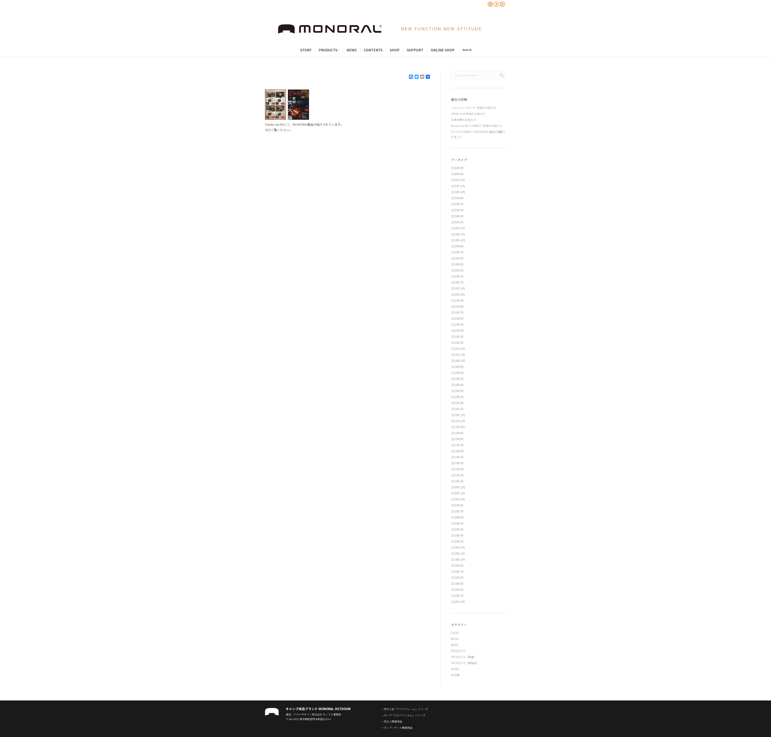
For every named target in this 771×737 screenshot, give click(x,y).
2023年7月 (457, 312)
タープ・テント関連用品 (398, 728)
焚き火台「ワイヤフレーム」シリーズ (406, 709)
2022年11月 (458, 355)
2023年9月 (457, 300)
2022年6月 (457, 385)
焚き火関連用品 (393, 721)
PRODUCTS (458, 651)
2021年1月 (457, 481)
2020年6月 (457, 517)
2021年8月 (457, 439)
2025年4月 (457, 216)
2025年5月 (457, 210)
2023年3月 (457, 337)
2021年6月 (457, 451)
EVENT (455, 633)
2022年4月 (457, 391)
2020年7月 (457, 511)
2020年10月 (458, 499)
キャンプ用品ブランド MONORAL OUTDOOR (318, 708)
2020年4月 (457, 529)
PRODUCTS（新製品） (465, 663)
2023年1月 (457, 343)
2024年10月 (458, 240)
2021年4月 (457, 463)
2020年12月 (458, 487)
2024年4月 (457, 264)
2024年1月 (457, 282)
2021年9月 (457, 433)
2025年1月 (457, 222)
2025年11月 (458, 186)
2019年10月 (458, 559)
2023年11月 (458, 288)
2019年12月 (458, 547)
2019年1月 (457, 596)
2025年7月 (457, 204)
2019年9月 (457, 565)
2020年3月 (457, 535)
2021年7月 (457, 445)
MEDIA (455, 639)
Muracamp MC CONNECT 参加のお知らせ (477, 126)
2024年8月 (457, 246)
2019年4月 (457, 584)
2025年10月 (458, 192)
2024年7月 (457, 252)
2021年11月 (458, 421)
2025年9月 (457, 198)
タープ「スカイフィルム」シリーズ (404, 715)
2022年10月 (458, 361)
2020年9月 (457, 505)
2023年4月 (457, 331)
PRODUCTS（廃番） (464, 657)
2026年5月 (457, 168)
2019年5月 (457, 578)
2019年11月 (458, 553)
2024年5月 (457, 258)
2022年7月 (457, 379)
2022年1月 (457, 409)
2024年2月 (457, 276)
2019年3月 (457, 590)
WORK (455, 669)
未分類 (455, 675)
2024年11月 (458, 234)
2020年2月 (457, 541)
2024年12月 (458, 228)
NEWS (454, 645)
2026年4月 (457, 174)
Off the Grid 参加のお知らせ (468, 114)
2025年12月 (458, 180)
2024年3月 (457, 270)
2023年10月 (458, 294)
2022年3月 (457, 397)
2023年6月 (457, 318)
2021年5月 (457, 457)
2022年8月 (457, 373)
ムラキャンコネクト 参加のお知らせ (473, 108)
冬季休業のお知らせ (463, 120)
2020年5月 (457, 523)
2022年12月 (458, 349)
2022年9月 (457, 367)
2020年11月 (458, 493)
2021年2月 (457, 475)
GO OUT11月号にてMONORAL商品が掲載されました (478, 134)
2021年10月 (458, 427)
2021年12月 (458, 415)
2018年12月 (458, 602)
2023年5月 (457, 325)
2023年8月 (457, 306)
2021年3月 (457, 469)
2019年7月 (457, 572)
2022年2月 (457, 403)
